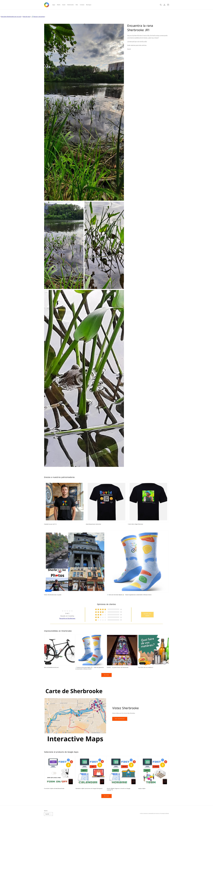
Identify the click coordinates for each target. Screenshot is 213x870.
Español (47, 814)
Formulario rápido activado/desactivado (54, 788)
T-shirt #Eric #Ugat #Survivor (135, 524)
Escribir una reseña (147, 615)
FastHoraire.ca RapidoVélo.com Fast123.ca (151, 813)
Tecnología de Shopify (164, 813)
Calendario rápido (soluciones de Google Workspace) (89, 788)
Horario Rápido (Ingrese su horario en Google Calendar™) (118, 789)
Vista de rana (26, 16)
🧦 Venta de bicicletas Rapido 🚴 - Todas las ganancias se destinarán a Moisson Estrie (129, 595)
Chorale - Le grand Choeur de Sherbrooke (117, 667)
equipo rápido (141, 788)
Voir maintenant (120, 718)
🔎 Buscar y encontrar (38, 16)
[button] (161, 5)
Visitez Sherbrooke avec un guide (52, 595)
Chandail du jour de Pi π (50, 524)
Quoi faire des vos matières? (145, 667)
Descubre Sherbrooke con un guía (11, 16)
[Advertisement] (50, 845)
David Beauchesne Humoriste (93, 524)
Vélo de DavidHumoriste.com (51, 667)
